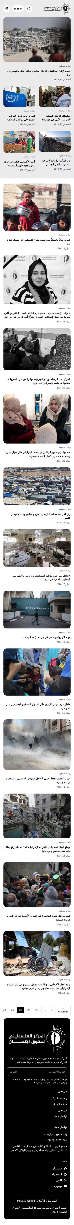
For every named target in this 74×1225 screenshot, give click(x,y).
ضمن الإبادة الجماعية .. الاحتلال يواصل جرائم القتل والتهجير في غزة (39, 73)
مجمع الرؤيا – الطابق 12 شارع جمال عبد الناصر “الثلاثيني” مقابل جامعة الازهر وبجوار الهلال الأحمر (39, 1148)
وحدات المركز (59, 1098)
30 (4, 1009)
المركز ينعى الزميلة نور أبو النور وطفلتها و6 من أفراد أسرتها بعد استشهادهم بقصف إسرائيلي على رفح (38, 381)
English (17, 8)
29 (12, 1009)
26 (36, 1009)
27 (28, 1009)
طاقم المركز (59, 1104)
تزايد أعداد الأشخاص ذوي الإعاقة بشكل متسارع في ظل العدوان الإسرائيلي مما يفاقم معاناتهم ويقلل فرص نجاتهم (39, 986)
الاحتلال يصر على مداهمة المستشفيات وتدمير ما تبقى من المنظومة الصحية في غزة (42, 577)
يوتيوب (58, 1186)
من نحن (62, 1110)
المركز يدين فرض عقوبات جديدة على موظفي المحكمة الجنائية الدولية (21, 117)
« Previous (63, 1010)
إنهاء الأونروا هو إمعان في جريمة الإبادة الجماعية (46, 637)
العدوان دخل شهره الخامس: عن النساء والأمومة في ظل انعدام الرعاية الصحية (39, 917)
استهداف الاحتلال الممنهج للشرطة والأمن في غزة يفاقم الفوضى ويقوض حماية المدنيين (55, 117)
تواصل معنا (60, 1116)
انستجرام (57, 1174)
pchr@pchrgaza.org (55, 1134)
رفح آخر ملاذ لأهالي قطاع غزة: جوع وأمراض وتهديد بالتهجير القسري (41, 516)
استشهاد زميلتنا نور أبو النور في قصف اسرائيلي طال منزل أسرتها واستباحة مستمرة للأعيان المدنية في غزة (38, 454)
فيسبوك (57, 1168)
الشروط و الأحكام (47, 1200)
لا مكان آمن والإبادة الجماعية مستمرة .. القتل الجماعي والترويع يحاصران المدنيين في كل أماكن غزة (56, 162)
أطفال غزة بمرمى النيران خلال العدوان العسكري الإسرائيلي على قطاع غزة (38, 706)
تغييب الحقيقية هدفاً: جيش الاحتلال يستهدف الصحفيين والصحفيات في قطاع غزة (38, 780)
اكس (59, 1180)
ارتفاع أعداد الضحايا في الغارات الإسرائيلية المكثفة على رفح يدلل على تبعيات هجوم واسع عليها (38, 849)
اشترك (13, 1071)
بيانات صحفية (65, 66)
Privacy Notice (26, 1200)
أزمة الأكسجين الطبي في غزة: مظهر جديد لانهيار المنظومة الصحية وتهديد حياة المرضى (19, 163)
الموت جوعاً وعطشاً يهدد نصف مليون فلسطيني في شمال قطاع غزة (39, 241)
